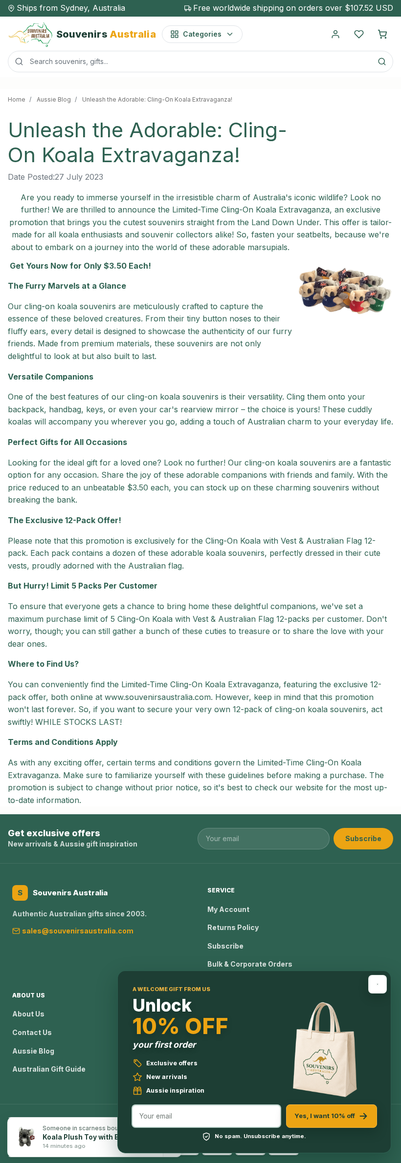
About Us (28, 1014)
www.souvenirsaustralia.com (158, 697)
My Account (228, 909)
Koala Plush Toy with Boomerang (98, 1137)
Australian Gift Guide (49, 1069)
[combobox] (200, 61)
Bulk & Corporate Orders (249, 964)
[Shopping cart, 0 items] (382, 34)
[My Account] (335, 34)
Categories (202, 34)
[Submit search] (382, 61)
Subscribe (363, 838)
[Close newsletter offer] (377, 984)
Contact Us (32, 1032)
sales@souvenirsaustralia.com (78, 931)
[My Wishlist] (359, 34)
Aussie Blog (33, 1051)
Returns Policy (233, 927)
